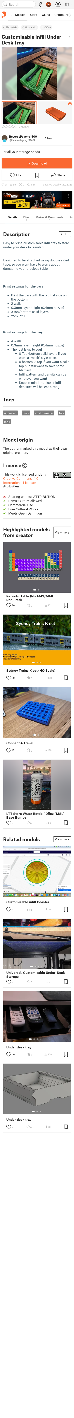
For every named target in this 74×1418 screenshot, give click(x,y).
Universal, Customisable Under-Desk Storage (35, 974)
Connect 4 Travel (19, 743)
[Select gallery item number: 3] (40, 662)
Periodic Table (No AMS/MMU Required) (30, 598)
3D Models (11, 27)
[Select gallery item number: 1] (34, 590)
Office (47, 27)
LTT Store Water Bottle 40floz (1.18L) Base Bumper (35, 815)
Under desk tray (18, 1047)
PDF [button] (66, 234)
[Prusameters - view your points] (48, 4)
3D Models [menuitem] (18, 14)
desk (26, 413)
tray (61, 413)
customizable (44, 413)
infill (7, 422)
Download (39, 163)
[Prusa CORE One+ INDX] (37, 200)
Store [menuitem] (33, 14)
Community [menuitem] (62, 14)
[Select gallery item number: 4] (42, 966)
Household (30, 27)
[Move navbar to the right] (70, 15)
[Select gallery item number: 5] (43, 1039)
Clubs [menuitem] (46, 14)
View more (62, 532)
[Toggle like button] (8, 605)
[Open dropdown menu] (69, 36)
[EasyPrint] (41, 4)
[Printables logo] (4, 14)
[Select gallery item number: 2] (38, 590)
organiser (10, 413)
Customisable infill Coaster (27, 902)
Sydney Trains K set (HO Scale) (30, 670)
